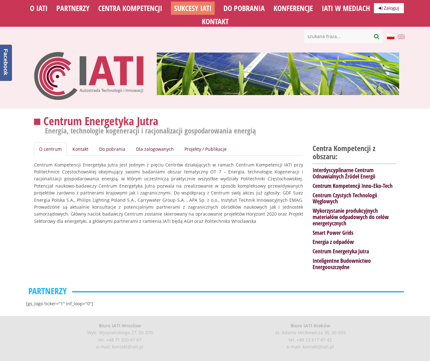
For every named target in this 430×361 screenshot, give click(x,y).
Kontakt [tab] (80, 149)
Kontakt (215, 21)
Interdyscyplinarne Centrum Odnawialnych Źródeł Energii (344, 173)
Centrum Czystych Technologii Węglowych (345, 198)
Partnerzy (72, 8)
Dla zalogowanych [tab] (155, 149)
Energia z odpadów (333, 241)
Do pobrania (244, 8)
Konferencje (293, 8)
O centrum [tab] (50, 149)
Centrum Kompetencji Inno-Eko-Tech (353, 185)
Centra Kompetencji (130, 8)
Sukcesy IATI (193, 8)
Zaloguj (390, 8)
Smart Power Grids (333, 232)
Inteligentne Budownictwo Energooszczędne (342, 264)
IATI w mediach (346, 8)
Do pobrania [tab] (112, 149)
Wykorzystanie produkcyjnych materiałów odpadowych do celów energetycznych (351, 217)
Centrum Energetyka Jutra (341, 251)
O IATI (39, 8)
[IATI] (89, 101)
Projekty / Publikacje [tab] (205, 149)
